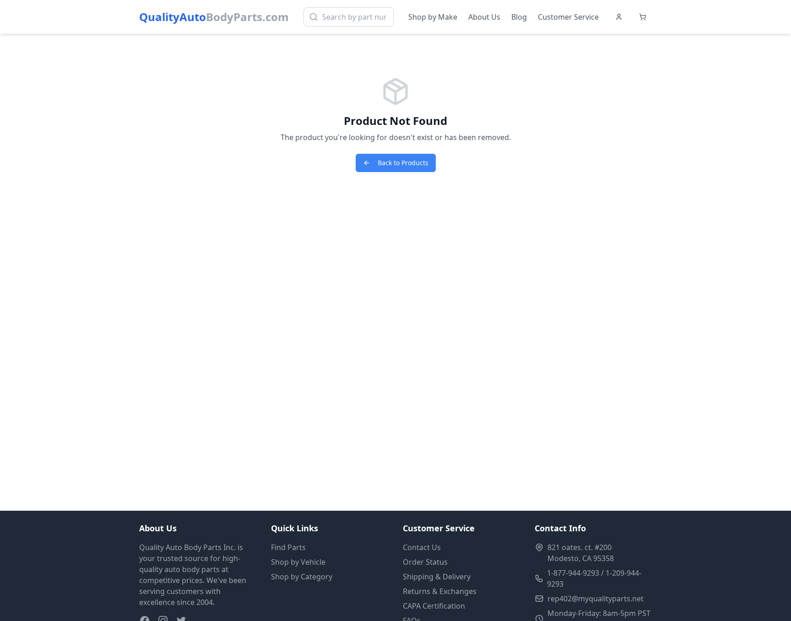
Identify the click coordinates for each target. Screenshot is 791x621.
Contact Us (422, 547)
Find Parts (288, 547)
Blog (519, 17)
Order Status (425, 562)
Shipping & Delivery (437, 577)
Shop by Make (432, 17)
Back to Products (403, 162)
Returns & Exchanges (440, 591)
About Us (484, 17)
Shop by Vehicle (298, 562)
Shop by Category (301, 577)
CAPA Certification (434, 606)
